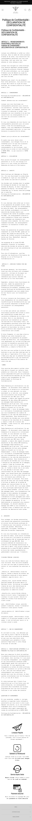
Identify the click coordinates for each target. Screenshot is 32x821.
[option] (16, 2)
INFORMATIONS (16, 811)
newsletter (16, 816)
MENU (16, 806)
